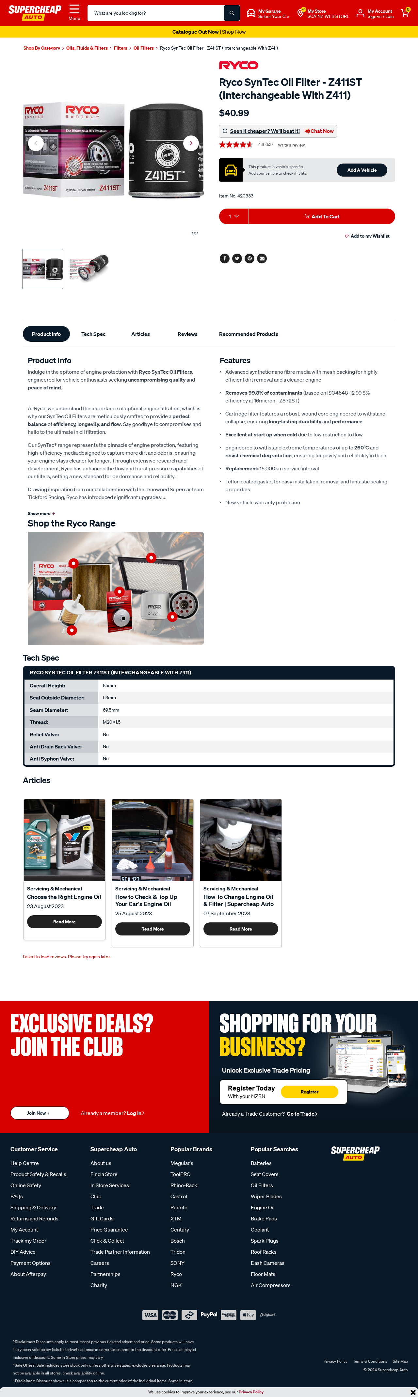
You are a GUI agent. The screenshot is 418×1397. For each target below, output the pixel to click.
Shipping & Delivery (33, 1207)
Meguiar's (181, 1163)
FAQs (16, 1196)
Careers (99, 1263)
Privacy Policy (251, 1392)
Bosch (177, 1240)
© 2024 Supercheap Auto (385, 1370)
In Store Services (109, 1185)
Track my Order (28, 1240)
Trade (97, 1207)
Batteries (261, 1163)
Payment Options (30, 1263)
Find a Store (104, 1174)
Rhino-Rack (183, 1185)
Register (309, 1092)
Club (96, 1196)
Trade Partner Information (120, 1251)
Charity (98, 1285)
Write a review (291, 145)
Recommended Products (248, 334)
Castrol (178, 1196)
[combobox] (234, 216)
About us (100, 1163)
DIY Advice (23, 1251)
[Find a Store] (300, 13)
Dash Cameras (267, 1263)
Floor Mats (263, 1274)
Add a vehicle (362, 170)
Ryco (176, 1274)
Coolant (260, 1229)
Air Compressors (271, 1285)
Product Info (46, 334)
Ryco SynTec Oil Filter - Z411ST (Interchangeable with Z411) (219, 48)
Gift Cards (102, 1218)
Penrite (178, 1207)
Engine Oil (263, 1207)
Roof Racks (264, 1251)
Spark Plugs (265, 1240)
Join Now (37, 1113)
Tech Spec (93, 334)
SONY (177, 1263)
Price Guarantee (109, 1229)
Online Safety (25, 1185)
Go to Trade (300, 1113)
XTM (176, 1218)
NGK (176, 1285)
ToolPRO (180, 1174)
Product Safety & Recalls (38, 1174)
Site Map (400, 1361)
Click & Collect (107, 1240)
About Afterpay (28, 1274)
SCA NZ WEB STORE (328, 16)
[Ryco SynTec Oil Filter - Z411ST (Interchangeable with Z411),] (113, 150)
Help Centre (24, 1163)
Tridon (177, 1251)
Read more (64, 921)
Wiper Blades (266, 1196)
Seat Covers (265, 1174)
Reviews (188, 334)
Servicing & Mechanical (54, 888)
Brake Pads (264, 1218)
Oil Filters (262, 1185)
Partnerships (105, 1274)
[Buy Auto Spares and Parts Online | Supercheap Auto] (34, 12)
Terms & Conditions (370, 1361)
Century (179, 1229)
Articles (140, 334)
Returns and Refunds (34, 1218)
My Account (24, 1229)
